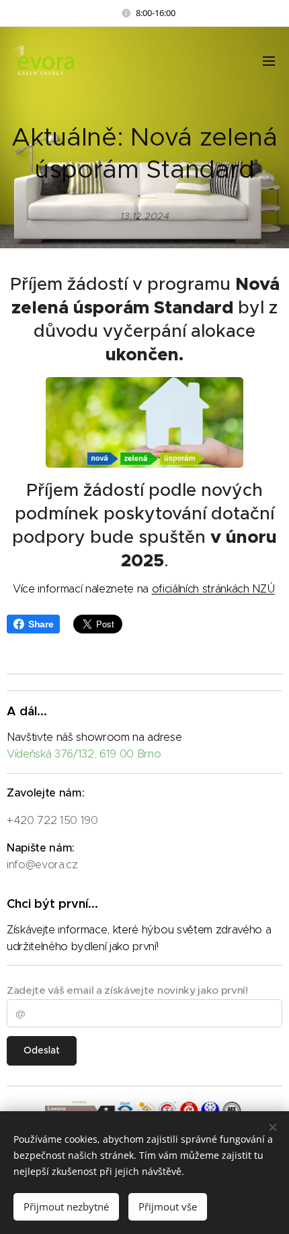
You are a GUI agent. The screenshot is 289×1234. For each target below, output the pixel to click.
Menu (268, 60)
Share (40, 624)
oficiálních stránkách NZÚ (213, 588)
